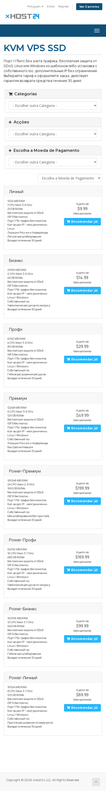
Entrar (51, 6)
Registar (63, 6)
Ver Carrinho (89, 6)
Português (34, 6)
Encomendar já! (84, 221)
